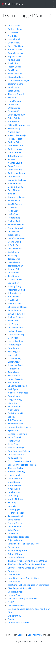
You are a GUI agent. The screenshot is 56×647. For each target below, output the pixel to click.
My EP (11, 602)
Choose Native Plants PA (20, 622)
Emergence (13, 571)
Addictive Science (16, 605)
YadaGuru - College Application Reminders (28, 584)
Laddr (20, 634)
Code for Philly (13, 4)
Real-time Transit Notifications (23, 578)
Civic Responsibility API (19, 588)
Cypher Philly (14, 615)
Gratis (11, 619)
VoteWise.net (14, 581)
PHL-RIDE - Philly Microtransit (23, 598)
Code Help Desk (15, 591)
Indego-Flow (14, 595)
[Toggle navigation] (50, 4)
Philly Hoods (14, 574)
